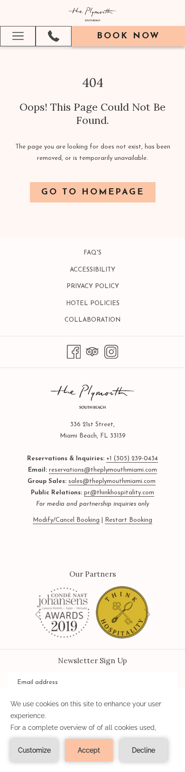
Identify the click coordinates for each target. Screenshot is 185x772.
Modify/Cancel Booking (66, 520)
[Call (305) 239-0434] (53, 36)
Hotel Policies (93, 303)
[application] (92, 730)
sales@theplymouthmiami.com (112, 481)
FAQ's (92, 253)
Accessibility (92, 270)
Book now (128, 36)
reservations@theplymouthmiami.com (103, 470)
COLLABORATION (103, 321)
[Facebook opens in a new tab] (74, 351)
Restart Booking (128, 520)
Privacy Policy (92, 286)
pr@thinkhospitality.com (119, 493)
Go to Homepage (92, 192)
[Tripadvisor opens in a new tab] (92, 351)
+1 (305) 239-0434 (132, 459)
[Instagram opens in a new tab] (111, 351)
